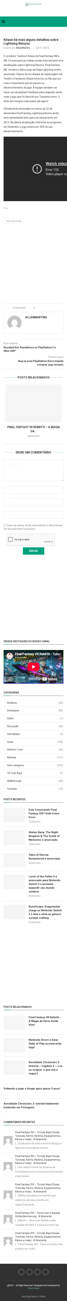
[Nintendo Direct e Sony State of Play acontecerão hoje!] (14, 1045)
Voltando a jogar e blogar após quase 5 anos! (32, 1088)
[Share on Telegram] (52, 307)
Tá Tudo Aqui (35, 773)
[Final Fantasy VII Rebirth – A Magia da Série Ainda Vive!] (33, 403)
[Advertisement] (33, 264)
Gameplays (35, 734)
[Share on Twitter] (45, 307)
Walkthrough (35, 780)
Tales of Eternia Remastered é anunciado (44, 856)
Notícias (35, 757)
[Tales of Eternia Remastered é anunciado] (14, 860)
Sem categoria (13, 221)
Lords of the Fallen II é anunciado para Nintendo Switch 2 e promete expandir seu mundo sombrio (44, 884)
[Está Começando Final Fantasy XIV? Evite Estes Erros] (14, 815)
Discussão (35, 726)
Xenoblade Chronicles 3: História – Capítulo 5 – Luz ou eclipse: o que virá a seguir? (46, 1068)
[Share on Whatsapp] (49, 307)
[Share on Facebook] (41, 307)
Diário (35, 718)
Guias (35, 741)
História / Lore (35, 749)
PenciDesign (33, 1288)
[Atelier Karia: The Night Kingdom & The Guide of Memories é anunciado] (14, 837)
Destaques (35, 710)
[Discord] (42, 11)
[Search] (63, 21)
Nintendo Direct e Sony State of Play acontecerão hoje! (45, 1043)
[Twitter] (25, 11)
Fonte (6, 208)
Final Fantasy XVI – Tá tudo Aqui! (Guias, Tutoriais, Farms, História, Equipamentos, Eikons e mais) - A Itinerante (38, 1136)
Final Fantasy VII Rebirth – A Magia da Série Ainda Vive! (45, 1021)
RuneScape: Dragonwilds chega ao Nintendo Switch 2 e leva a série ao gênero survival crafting (45, 912)
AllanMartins (23, 47)
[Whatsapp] (36, 11)
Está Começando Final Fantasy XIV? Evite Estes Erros (44, 813)
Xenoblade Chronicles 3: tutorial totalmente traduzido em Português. (31, 1105)
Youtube (35, 788)
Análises (35, 702)
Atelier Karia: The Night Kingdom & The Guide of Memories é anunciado (44, 836)
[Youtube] (30, 11)
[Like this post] (37, 307)
